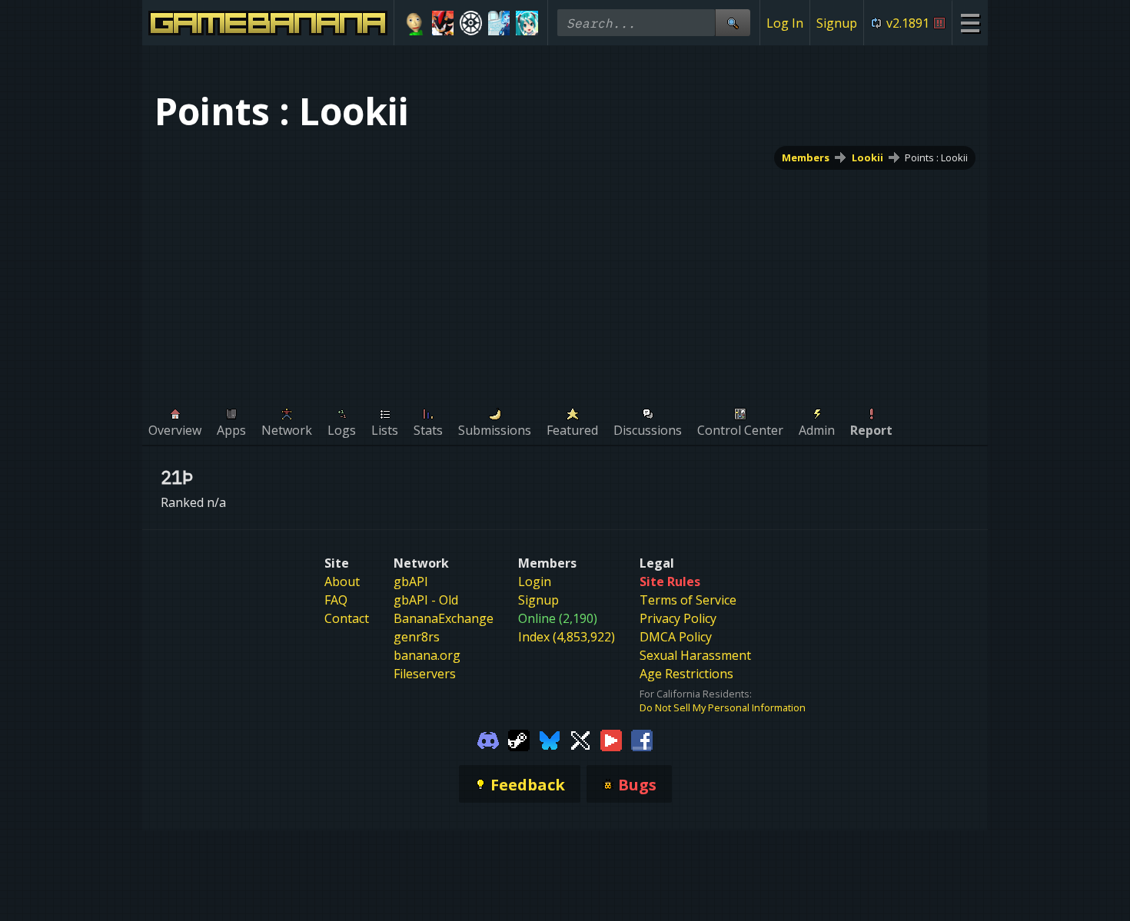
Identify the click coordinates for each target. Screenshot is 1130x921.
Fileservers (425, 673)
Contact (346, 618)
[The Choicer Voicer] (499, 23)
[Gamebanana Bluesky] (549, 739)
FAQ (335, 599)
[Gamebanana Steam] (519, 739)
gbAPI (411, 581)
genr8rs (417, 636)
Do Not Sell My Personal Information (723, 707)
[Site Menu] (970, 22)
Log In (784, 23)
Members (805, 157)
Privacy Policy (678, 618)
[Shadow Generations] (443, 23)
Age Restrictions (686, 673)
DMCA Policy (676, 636)
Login (534, 581)
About (342, 581)
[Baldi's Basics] (414, 23)
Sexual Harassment (695, 655)
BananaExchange (444, 618)
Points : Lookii (936, 157)
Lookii (867, 157)
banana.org (427, 655)
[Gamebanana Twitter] (580, 739)
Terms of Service (688, 599)
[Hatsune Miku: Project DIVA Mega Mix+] (527, 23)
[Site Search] (732, 22)
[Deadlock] (471, 23)
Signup (836, 23)
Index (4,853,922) (566, 636)
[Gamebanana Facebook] (642, 739)
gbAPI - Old (426, 599)
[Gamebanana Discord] (488, 739)
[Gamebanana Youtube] (611, 739)
